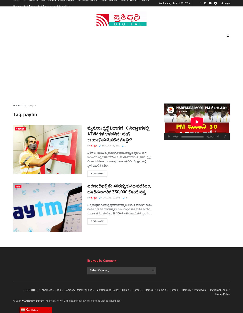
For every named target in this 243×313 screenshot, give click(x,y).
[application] (197, 122)
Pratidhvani (30, 6)
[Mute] (218, 136)
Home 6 (17, 6)
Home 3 (149, 289)
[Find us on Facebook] (200, 3)
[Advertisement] (121, 69)
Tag (24, 105)
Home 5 (174, 289)
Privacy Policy (64, 6)
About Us (47, 289)
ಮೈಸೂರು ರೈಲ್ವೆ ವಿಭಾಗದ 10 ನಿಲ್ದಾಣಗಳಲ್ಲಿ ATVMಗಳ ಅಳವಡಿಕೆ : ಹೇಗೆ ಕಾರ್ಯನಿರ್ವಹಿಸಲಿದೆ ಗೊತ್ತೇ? (118, 134)
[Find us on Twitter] (205, 3)
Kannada (31, 309)
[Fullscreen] (225, 136)
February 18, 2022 (110, 146)
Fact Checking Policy (107, 289)
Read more (99, 173)
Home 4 (161, 289)
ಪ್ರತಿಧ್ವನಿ (94, 146)
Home (16, 105)
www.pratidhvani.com (33, 301)
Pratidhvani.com (46, 6)
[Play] (169, 136)
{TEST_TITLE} (31, 289)
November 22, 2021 (110, 198)
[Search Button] (228, 36)
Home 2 (137, 289)
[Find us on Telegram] (215, 3)
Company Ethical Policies (78, 289)
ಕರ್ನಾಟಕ (20, 129)
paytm (32, 105)
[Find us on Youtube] (210, 3)
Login (226, 3)
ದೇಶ (18, 187)
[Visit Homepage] (121, 18)
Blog (58, 289)
